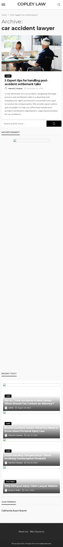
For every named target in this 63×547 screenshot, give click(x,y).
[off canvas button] (3, 4)
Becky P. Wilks (14, 490)
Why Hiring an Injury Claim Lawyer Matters (31, 485)
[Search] (58, 4)
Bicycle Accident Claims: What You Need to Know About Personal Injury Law (31, 429)
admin (10, 408)
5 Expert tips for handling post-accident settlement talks (26, 82)
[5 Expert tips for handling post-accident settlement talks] (31, 53)
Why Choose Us (37, 531)
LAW (8, 76)
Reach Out (23, 531)
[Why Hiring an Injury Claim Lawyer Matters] (31, 479)
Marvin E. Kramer (15, 88)
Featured (10, 482)
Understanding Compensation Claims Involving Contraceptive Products (28, 457)
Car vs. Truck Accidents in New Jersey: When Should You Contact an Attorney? (29, 402)
